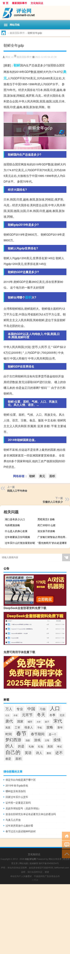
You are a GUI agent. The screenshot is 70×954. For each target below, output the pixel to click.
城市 (30, 721)
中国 (31, 708)
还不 (59, 752)
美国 (50, 746)
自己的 (12, 751)
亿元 (7, 715)
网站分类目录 (55, 858)
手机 (39, 727)
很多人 (28, 727)
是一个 (52, 734)
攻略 (49, 727)
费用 (49, 753)
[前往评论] (66, 845)
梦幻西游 (13, 739)
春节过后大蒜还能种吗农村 (21, 831)
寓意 (7, 727)
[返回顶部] (66, 854)
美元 (42, 476)
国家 (20, 721)
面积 (28, 297)
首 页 (5, 3)
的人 (9, 746)
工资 (17, 727)
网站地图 (23, 863)
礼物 (31, 746)
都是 (8, 758)
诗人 (39, 752)
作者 (16, 715)
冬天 (41, 714)
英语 (28, 752)
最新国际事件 (19, 3)
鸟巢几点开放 (13, 820)
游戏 (37, 739)
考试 (59, 746)
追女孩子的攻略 (46, 531)
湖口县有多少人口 (15, 519)
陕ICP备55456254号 (49, 863)
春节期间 (38, 733)
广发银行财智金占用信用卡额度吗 (53, 537)
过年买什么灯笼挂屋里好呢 (20, 543)
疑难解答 (34, 863)
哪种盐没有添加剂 (16, 791)
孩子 (47, 721)
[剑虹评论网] (35, 13)
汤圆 (27, 740)
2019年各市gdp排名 (17, 785)
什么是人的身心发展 (16, 531)
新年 (60, 727)
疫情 (57, 739)
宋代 (57, 721)
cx (12, 57)
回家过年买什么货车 (17, 797)
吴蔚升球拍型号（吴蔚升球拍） (23, 808)
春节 (21, 733)
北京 (62, 715)
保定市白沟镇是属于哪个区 (21, 779)
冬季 (52, 715)
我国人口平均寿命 (17, 490)
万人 (8, 708)
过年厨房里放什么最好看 (19, 825)
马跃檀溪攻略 (12, 525)
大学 (39, 721)
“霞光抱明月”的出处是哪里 (52, 543)
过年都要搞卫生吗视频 (17, 537)
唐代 (9, 721)
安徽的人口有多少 (53, 501)
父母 (47, 740)
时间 (8, 733)
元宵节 (27, 714)
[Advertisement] (35, 919)
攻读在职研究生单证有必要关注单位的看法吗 (31, 814)
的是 (21, 746)
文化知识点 (37, 3)
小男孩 (35, 879)
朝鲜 (17, 65)
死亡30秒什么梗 (46, 525)
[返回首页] (66, 836)
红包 (40, 746)
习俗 (42, 709)
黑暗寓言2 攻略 (46, 519)
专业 (20, 708)
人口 (55, 708)
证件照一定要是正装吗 (18, 802)
